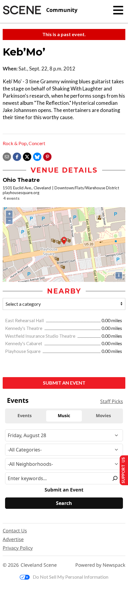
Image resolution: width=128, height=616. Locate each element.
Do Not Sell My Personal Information (70, 577)
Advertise (13, 539)
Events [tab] (25, 416)
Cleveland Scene (39, 565)
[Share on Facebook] (17, 156)
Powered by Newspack (100, 565)
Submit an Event (64, 382)
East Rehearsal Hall (25, 320)
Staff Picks (111, 401)
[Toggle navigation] (118, 10)
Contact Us (15, 530)
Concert (37, 143)
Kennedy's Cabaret (24, 343)
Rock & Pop (15, 143)
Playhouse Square (23, 351)
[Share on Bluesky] (37, 156)
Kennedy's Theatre (24, 328)
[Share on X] (27, 156)
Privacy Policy (18, 548)
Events (18, 400)
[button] (47, 156)
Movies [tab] (103, 416)
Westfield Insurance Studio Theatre (40, 336)
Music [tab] (64, 416)
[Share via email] (7, 156)
